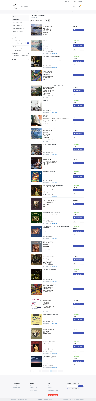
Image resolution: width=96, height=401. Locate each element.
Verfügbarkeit (15, 53)
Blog (75, 1)
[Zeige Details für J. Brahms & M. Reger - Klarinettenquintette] (36, 75)
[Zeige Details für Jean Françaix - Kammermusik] (36, 133)
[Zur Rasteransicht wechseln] (46, 20)
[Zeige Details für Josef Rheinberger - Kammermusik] (36, 333)
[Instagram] (48, 379)
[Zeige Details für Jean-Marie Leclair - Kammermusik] (36, 163)
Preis (13, 35)
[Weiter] (61, 371)
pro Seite (33, 371)
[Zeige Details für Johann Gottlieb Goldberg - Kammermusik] (36, 217)
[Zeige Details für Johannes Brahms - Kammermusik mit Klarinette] (36, 289)
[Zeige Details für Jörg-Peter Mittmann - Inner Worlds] (36, 361)
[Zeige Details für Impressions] (36, 45)
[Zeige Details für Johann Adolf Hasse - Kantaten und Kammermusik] (36, 190)
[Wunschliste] (74, 33)
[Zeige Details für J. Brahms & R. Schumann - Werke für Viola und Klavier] (36, 90)
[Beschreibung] (82, 33)
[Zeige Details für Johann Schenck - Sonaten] (36, 246)
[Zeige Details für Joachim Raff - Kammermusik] (36, 176)
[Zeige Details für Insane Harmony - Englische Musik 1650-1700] (36, 61)
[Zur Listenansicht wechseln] (49, 20)
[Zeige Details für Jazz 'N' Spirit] (36, 105)
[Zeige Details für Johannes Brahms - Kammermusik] (36, 259)
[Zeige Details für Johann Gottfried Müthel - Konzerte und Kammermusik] (36, 204)
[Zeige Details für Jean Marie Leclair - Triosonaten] (36, 149)
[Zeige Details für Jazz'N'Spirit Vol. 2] (36, 120)
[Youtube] (51, 379)
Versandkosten (54, 37)
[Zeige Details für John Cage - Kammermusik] (36, 303)
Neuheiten (14, 59)
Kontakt (65, 1)
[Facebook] (45, 379)
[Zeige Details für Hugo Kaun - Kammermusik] (36, 29)
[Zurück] (40, 371)
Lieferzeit (14, 46)
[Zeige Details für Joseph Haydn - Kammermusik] (36, 346)
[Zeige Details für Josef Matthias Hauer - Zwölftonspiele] (36, 319)
